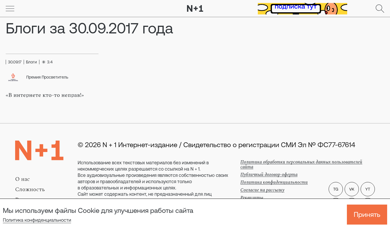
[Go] (10, 8)
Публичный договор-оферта (268, 174)
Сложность (30, 189)
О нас (22, 179)
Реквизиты (251, 197)
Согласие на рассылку (262, 190)
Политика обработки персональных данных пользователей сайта (301, 164)
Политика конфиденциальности (37, 220)
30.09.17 (14, 62)
